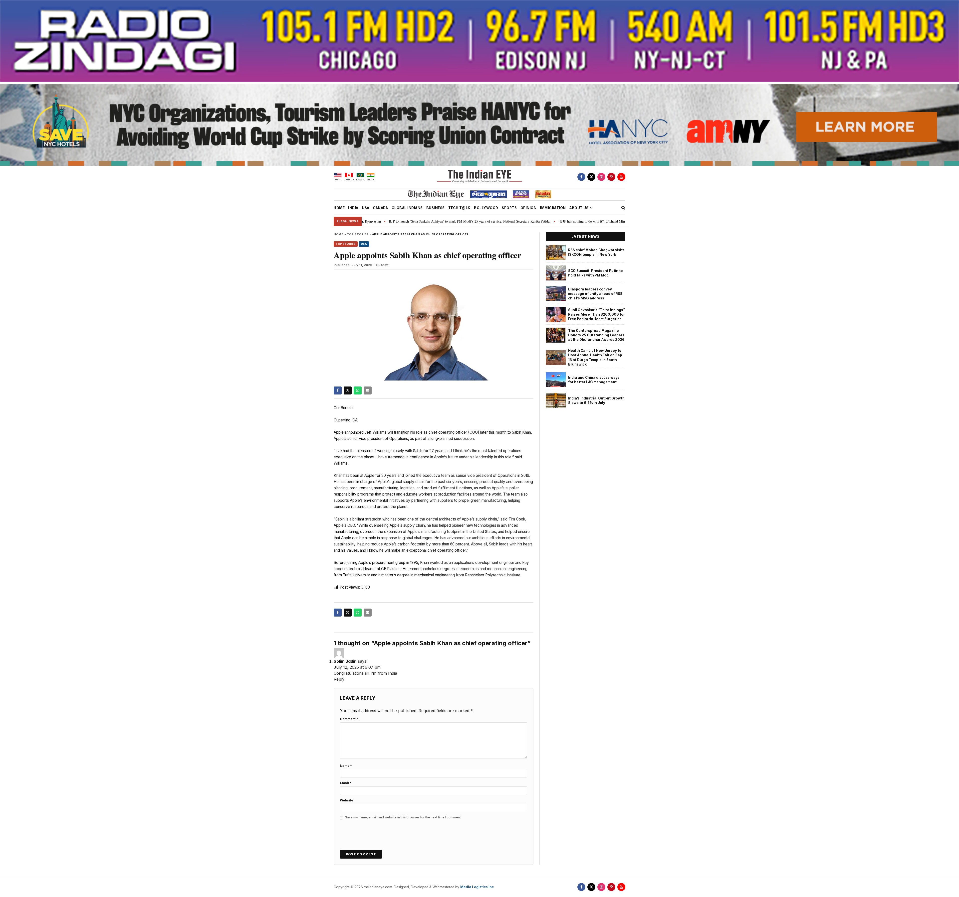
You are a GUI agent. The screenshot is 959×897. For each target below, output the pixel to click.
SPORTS (509, 208)
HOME (339, 208)
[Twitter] (591, 177)
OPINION (528, 208)
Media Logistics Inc (477, 887)
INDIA (353, 208)
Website (346, 800)
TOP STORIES (358, 234)
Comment (349, 719)
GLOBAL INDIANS (407, 208)
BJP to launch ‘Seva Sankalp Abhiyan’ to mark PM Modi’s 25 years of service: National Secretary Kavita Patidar (391, 221)
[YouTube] (621, 177)
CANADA (380, 208)
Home (338, 234)
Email (345, 783)
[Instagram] (601, 177)
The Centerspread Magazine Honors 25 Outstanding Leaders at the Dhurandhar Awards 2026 (596, 335)
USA (365, 208)
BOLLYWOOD (486, 208)
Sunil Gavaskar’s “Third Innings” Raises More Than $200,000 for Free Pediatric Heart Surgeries (596, 314)
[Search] (623, 208)
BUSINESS (435, 208)
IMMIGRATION (553, 208)
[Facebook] (581, 177)
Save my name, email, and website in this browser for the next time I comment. (403, 817)
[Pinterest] (611, 177)
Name (346, 766)
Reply (339, 679)
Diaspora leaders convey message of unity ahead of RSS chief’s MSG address (595, 293)
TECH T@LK (459, 208)
